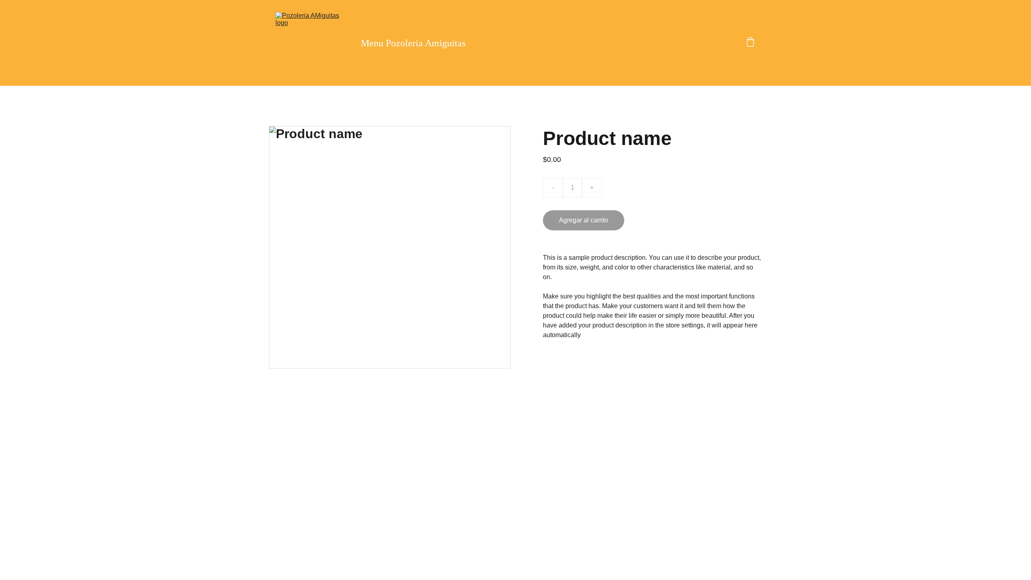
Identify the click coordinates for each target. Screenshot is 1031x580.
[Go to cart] (750, 43)
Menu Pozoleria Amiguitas (413, 43)
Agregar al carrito (583, 220)
